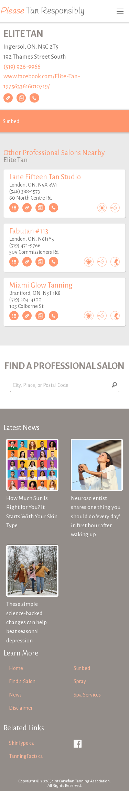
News (15, 695)
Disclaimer (21, 708)
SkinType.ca (21, 743)
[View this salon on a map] (21, 98)
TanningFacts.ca (26, 756)
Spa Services (87, 695)
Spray (80, 681)
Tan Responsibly (42, 11)
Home (16, 668)
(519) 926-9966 (22, 66)
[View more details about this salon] (14, 208)
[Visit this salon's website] (8, 98)
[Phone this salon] (34, 98)
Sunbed (11, 121)
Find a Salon (22, 681)
